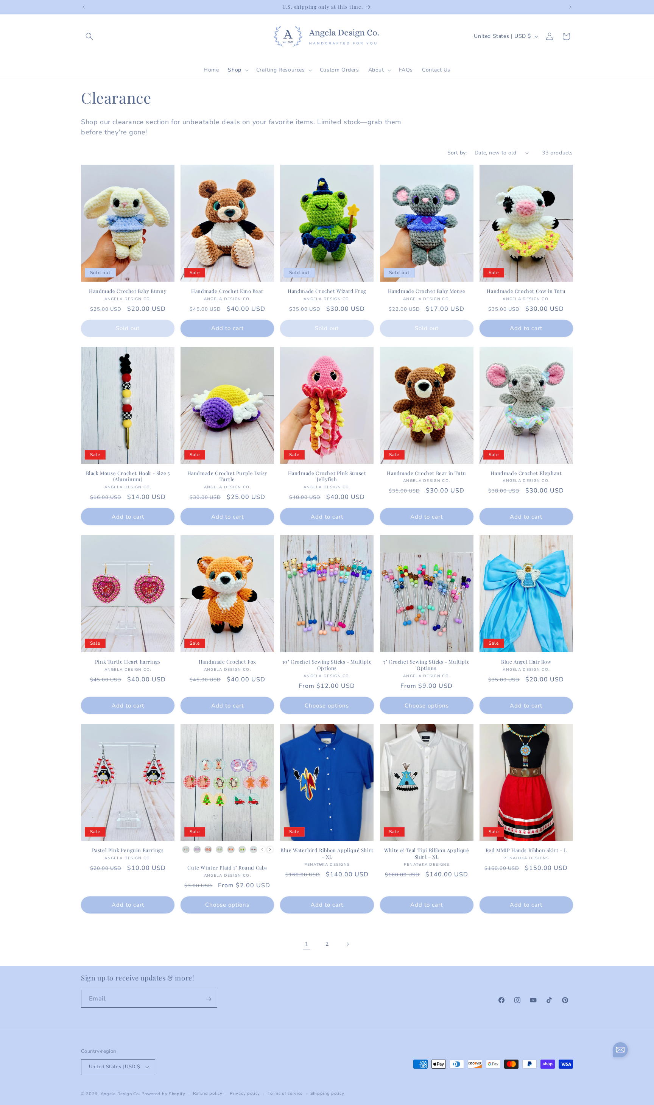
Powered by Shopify (163, 1093)
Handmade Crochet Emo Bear (227, 291)
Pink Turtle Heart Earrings (128, 662)
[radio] (186, 849)
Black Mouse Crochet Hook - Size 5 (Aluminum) (128, 476)
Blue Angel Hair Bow (526, 662)
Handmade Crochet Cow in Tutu (526, 291)
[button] (89, 36)
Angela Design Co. (120, 1093)
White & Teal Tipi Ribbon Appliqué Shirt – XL (426, 853)
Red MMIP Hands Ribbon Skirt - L (526, 850)
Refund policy (208, 1093)
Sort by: (457, 152)
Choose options (327, 705)
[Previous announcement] (83, 7)
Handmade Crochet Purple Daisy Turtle (227, 476)
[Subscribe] (208, 999)
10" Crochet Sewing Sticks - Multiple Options (327, 665)
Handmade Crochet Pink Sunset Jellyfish (327, 476)
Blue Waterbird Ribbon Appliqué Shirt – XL (327, 853)
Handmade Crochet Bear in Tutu (426, 473)
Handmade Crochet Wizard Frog (327, 291)
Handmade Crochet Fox (227, 662)
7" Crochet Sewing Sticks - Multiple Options (426, 665)
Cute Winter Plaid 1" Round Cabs (227, 868)
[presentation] (270, 849)
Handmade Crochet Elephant (526, 473)
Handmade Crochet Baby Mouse (427, 291)
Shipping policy (327, 1093)
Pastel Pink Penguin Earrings (128, 850)
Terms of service (285, 1093)
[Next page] (347, 944)
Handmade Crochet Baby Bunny (128, 291)
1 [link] (307, 944)
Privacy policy (245, 1093)
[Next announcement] (570, 7)
